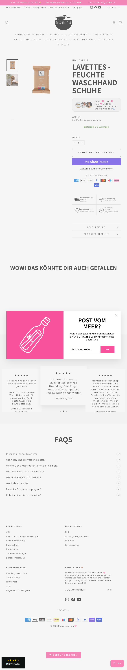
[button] (13, 662)
